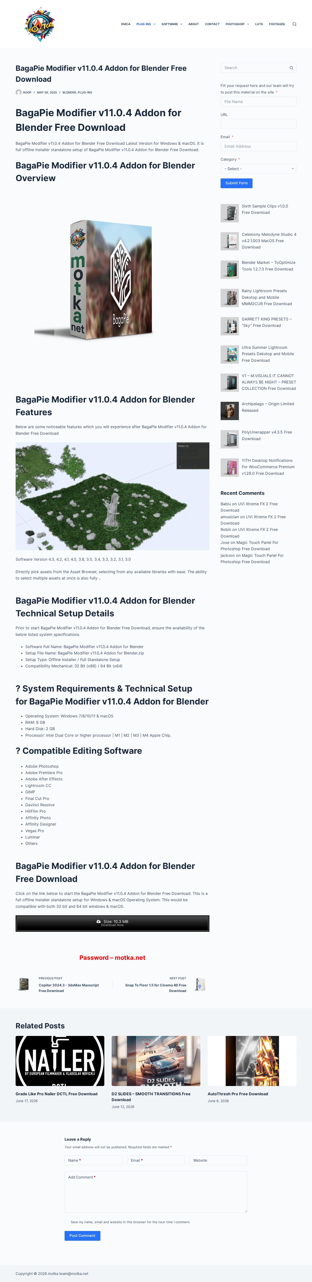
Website (200, 1160)
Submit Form (236, 183)
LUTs (259, 24)
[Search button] (291, 67)
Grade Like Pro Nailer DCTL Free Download (57, 1093)
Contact (212, 24)
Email (225, 136)
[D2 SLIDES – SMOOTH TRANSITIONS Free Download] (156, 1061)
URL (224, 114)
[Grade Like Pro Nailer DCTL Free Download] (60, 1061)
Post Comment (82, 1235)
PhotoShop (235, 24)
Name (74, 1160)
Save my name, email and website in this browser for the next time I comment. (131, 1222)
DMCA (125, 24)
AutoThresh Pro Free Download (238, 1093)
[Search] (294, 24)
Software (170, 24)
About (193, 24)
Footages (277, 24)
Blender (69, 92)
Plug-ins (143, 24)
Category (228, 159)
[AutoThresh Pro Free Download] (252, 1061)
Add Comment (82, 1177)
